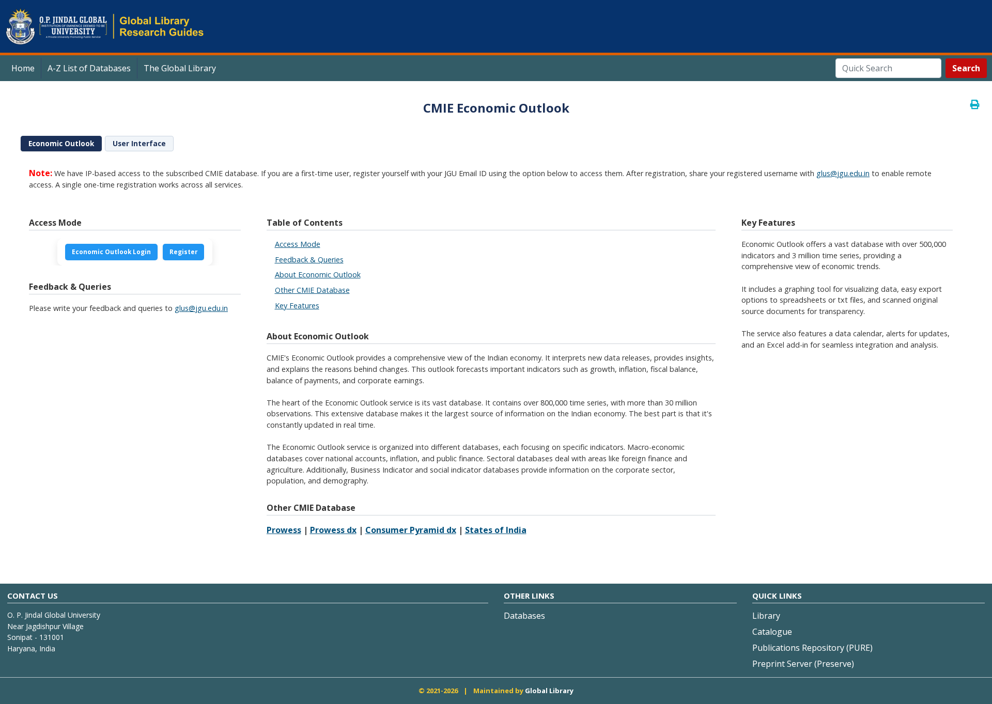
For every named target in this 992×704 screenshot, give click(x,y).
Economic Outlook (61, 143)
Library (766, 615)
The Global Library (180, 68)
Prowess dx (333, 530)
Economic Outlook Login (111, 251)
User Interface (139, 143)
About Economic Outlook (318, 274)
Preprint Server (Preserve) (803, 663)
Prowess (284, 530)
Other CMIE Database (312, 290)
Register (183, 251)
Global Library (549, 690)
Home (23, 68)
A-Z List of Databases (89, 68)
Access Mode (297, 244)
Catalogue (772, 631)
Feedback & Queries (309, 259)
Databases (524, 615)
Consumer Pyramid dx (410, 530)
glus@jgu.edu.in (843, 173)
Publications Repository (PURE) (812, 647)
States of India (495, 530)
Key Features (297, 305)
